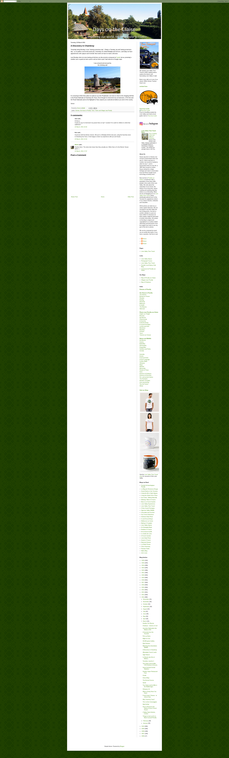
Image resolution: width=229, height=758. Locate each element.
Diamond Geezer (146, 542)
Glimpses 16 (146, 689)
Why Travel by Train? (149, 699)
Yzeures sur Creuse (145, 335)
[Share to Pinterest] (96, 108)
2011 (143, 597)
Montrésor (142, 328)
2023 (143, 567)
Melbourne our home (147, 521)
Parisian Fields (145, 548)
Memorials (142, 368)
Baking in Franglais (146, 523)
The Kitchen (143, 294)
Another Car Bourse (148, 623)
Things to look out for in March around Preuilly (149, 716)
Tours (93, 110)
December (146, 599)
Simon (77, 144)
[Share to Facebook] (94, 108)
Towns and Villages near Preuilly (103, 110)
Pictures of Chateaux (145, 373)
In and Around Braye (147, 519)
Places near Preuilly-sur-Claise (149, 312)
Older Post (131, 196)
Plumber (142, 298)
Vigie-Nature (146, 654)
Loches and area (144, 326)
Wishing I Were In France (148, 499)
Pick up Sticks (146, 636)
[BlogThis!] (91, 108)
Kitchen (77, 110)
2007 (143, 733)
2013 (143, 592)
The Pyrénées (144, 378)
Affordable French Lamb (149, 652)
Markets (142, 366)
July (144, 611)
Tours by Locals (144, 108)
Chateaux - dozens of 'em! (150, 625)
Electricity (142, 301)
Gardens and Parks (145, 349)
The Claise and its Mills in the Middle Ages (150, 685)
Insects (142, 342)
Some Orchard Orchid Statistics (149, 668)
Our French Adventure (147, 514)
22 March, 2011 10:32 (81, 127)
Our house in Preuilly (85, 110)
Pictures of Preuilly (145, 289)
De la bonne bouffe (146, 531)
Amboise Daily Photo (147, 516)
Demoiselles (143, 345)
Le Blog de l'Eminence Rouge (149, 489)
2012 (143, 594)
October (145, 604)
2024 (143, 565)
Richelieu (142, 329)
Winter (141, 386)
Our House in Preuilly (146, 293)
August (145, 609)
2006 (143, 736)
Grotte (144, 675)
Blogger (122, 746)
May (144, 616)
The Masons (143, 307)
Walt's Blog (144, 550)
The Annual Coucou (148, 680)
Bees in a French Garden (148, 501)
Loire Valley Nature (146, 259)
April (144, 618)
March (145, 621)
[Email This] (89, 108)
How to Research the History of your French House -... (150, 708)
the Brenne (143, 317)
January (145, 723)
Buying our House (145, 296)
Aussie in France (146, 540)
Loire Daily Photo (146, 538)
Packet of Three (144, 370)
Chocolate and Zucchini (147, 512)
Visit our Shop (144, 390)
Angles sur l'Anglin (145, 314)
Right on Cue (146, 638)
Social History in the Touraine (149, 491)
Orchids (142, 350)
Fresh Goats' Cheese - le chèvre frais (150, 696)
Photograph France (146, 261)
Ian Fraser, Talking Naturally (149, 497)
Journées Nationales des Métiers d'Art (150, 628)
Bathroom (142, 303)
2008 (143, 731)
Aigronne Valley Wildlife (147, 510)
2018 (143, 580)
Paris (141, 372)
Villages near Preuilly (147, 280)
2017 (143, 582)
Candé (118, 57)
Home (102, 196)
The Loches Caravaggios (150, 702)
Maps (141, 365)
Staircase (142, 308)
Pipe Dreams (146, 643)
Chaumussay (143, 319)
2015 (143, 587)
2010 (143, 726)
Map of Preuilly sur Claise (148, 278)
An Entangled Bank (146, 527)
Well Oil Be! (146, 704)
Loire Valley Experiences (148, 504)
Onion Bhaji (146, 678)
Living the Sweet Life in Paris (149, 495)
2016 (143, 584)
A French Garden (146, 536)
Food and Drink (144, 357)
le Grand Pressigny (145, 324)
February (146, 720)
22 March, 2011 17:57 (81, 151)
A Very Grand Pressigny (148, 508)
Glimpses (142, 363)
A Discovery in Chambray (150, 649)
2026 (143, 560)
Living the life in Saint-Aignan (149, 493)
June (144, 613)
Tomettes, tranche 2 (148, 661)
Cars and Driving (144, 382)
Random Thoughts (145, 380)
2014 (143, 589)
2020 (143, 575)
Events (141, 356)
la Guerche (143, 321)
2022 (143, 570)
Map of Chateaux (146, 282)
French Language (145, 359)
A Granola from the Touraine (148, 632)
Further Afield (143, 361)
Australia (142, 354)
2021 (143, 572)
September (146, 606)
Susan (145, 243)
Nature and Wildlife (145, 338)
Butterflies (142, 343)
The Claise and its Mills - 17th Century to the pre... (150, 664)
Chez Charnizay (145, 546)
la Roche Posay (144, 322)
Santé (144, 682)
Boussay (142, 315)
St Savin (142, 331)
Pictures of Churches (145, 375)
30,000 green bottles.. (149, 641)
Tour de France (144, 384)
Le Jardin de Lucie (146, 533)
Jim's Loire (144, 553)
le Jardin (142, 305)
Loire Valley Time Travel (148, 251)
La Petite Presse (145, 544)
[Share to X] (93, 108)
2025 (143, 563)
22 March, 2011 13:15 (81, 139)
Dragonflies (143, 347)
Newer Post (74, 196)
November (146, 601)
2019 (143, 577)
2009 (143, 728)
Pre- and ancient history (146, 377)
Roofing (142, 300)
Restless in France (146, 529)
